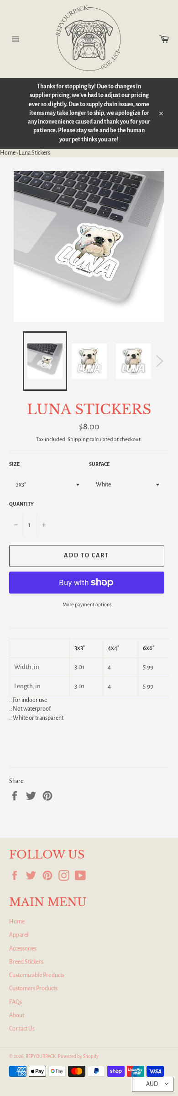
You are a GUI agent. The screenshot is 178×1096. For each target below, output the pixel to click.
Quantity (21, 504)
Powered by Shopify (78, 1056)
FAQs (15, 1002)
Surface (99, 464)
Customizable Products (36, 975)
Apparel (18, 935)
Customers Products (33, 988)
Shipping (78, 440)
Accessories (23, 948)
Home (8, 153)
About (16, 1015)
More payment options (87, 604)
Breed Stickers (26, 962)
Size (14, 464)
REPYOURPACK (41, 1056)
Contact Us (22, 1029)
